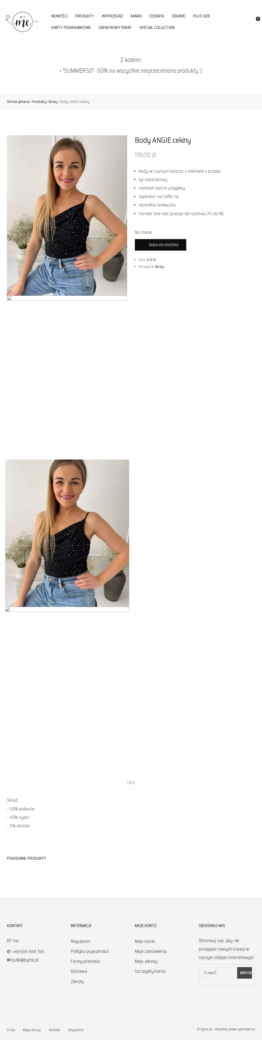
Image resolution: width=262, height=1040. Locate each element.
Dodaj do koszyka (164, 245)
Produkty (39, 101)
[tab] (131, 782)
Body (53, 101)
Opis (131, 782)
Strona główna (18, 101)
